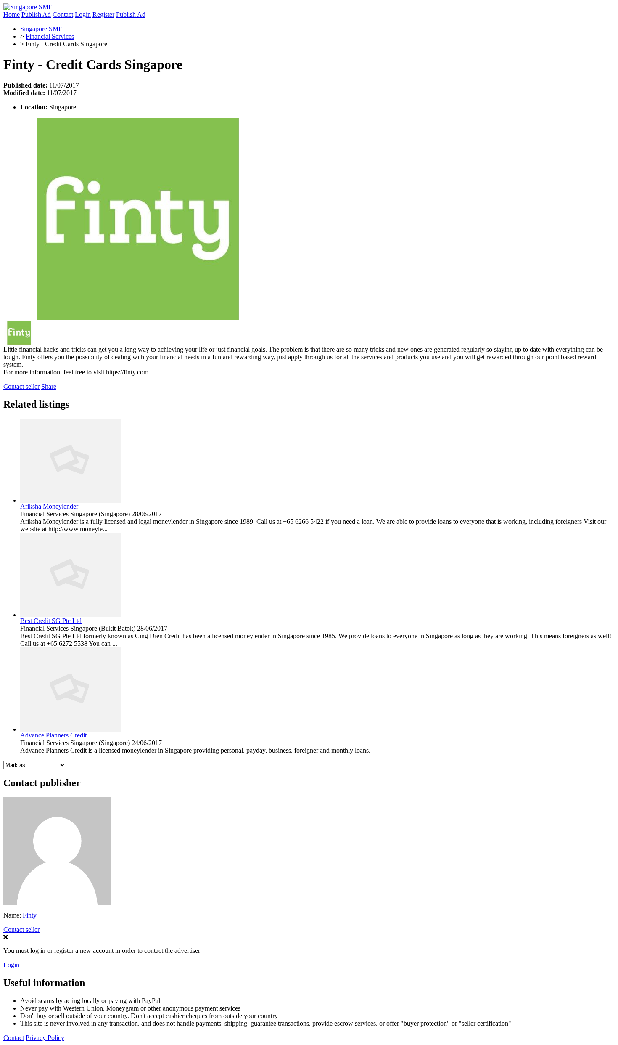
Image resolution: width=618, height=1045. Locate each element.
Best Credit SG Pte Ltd (51, 620)
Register (103, 14)
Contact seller (21, 386)
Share (48, 386)
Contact (63, 14)
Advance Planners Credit (53, 735)
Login (83, 14)
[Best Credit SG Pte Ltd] (70, 614)
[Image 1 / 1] (137, 317)
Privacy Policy (45, 1037)
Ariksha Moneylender (49, 506)
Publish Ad (36, 14)
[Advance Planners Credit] (70, 729)
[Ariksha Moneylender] (70, 500)
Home (11, 14)
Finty (30, 915)
